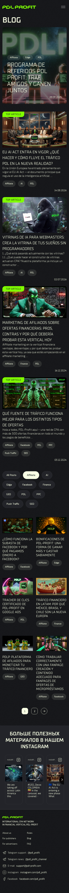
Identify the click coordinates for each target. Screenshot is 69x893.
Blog (29, 838)
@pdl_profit (34, 852)
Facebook (25, 445)
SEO (26, 453)
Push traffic (10, 453)
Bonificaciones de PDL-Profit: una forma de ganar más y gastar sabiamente (50, 547)
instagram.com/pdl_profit (33, 872)
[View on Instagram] (18, 760)
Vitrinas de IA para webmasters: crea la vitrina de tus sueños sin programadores (34, 243)
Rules (29, 833)
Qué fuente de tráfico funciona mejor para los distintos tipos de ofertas (32, 419)
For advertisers (9, 843)
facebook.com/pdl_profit (32, 878)
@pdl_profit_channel (36, 859)
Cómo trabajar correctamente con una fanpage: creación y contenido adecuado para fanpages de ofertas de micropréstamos (50, 673)
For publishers (9, 838)
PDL (32, 183)
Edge (9, 484)
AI (22, 183)
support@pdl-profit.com (28, 865)
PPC (51, 445)
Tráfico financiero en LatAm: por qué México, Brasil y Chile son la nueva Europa (51, 608)
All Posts (11, 475)
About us (6, 833)
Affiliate (9, 183)
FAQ (29, 843)
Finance (24, 363)
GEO (8, 494)
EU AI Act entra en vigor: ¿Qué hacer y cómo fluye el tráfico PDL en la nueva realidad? (31, 158)
